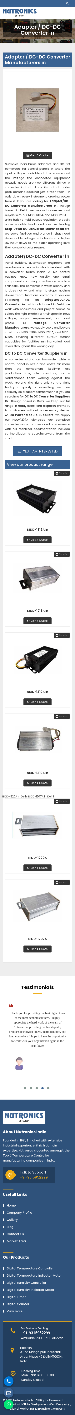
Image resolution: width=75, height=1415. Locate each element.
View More (14, 1311)
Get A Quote (38, 155)
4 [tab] (42, 1088)
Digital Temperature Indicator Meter (34, 1276)
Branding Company (51, 1409)
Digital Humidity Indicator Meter (30, 1290)
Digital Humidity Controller (26, 1283)
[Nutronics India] (20, 13)
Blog (10, 1227)
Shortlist (63, 473)
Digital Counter (18, 1304)
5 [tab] (48, 1088)
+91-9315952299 (34, 1177)
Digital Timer (16, 1297)
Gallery (12, 1220)
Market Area (16, 1241)
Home (11, 1205)
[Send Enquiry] (8, 1393)
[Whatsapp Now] (8, 1404)
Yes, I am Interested (40, 451)
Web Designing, (60, 1404)
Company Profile (19, 1213)
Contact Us (15, 1234)
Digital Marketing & (23, 1409)
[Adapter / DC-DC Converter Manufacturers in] (37, 110)
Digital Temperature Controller (30, 1268)
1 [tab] (25, 1088)
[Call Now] (8, 1381)
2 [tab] (31, 1088)
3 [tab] (37, 1088)
